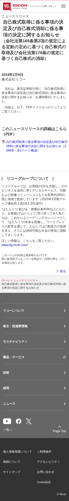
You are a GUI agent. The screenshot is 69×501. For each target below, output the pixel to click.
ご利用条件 (44, 451)
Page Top (59, 431)
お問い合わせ (45, 471)
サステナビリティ (15, 341)
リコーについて (14, 310)
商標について (11, 461)
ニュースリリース (24, 280)
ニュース (9, 403)
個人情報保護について (17, 451)
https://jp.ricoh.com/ (15, 245)
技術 (6, 372)
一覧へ (7, 429)
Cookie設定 (44, 482)
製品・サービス (14, 357)
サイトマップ (11, 471)
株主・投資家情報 (15, 326)
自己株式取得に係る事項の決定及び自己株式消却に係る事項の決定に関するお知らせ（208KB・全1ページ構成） (36, 146)
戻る (63, 271)
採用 (6, 388)
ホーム (6, 280)
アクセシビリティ (48, 461)
